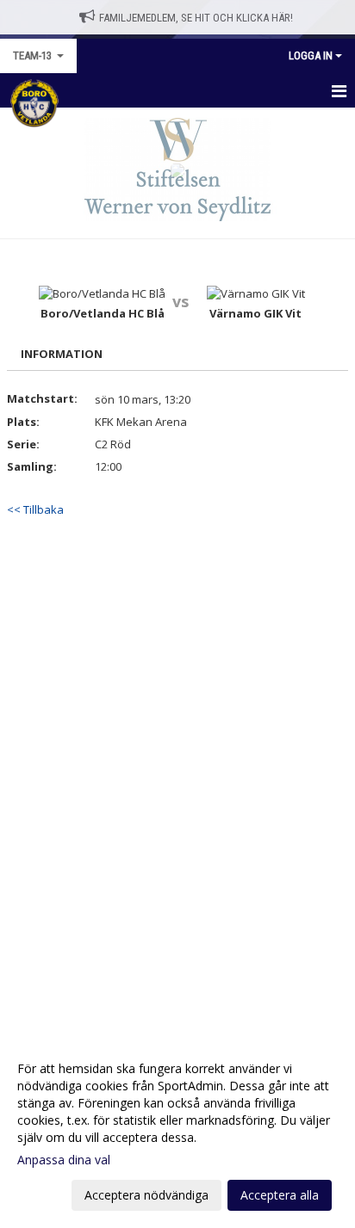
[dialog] (177, 1131)
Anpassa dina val (63, 1160)
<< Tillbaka (35, 509)
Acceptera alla (279, 1195)
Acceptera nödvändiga (146, 1195)
